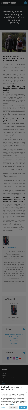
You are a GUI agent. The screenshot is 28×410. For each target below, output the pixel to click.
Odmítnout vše (13, 407)
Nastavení (3, 407)
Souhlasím (22, 407)
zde (12, 404)
